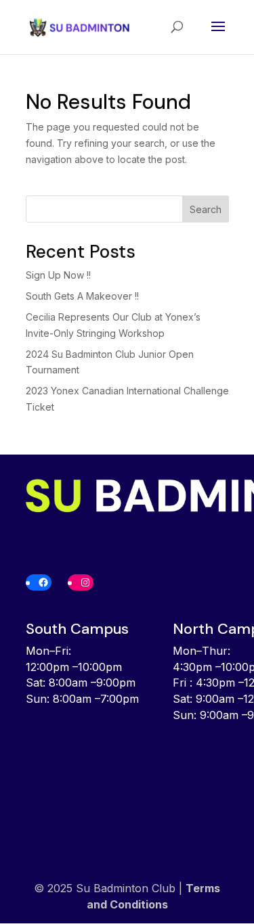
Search (205, 209)
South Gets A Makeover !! (82, 296)
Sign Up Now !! (58, 275)
